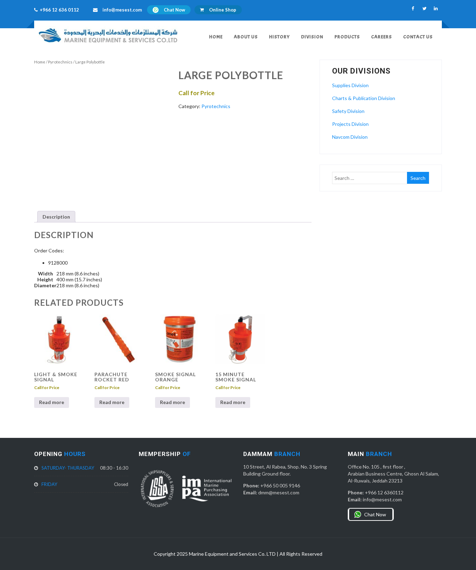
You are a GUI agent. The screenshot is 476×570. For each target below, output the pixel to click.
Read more (51, 402)
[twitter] (424, 8)
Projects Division (350, 124)
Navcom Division (350, 137)
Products (347, 37)
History (279, 37)
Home (216, 37)
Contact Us (418, 37)
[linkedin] (435, 8)
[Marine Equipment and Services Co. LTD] (108, 44)
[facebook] (412, 8)
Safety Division (348, 111)
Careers (381, 37)
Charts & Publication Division (363, 98)
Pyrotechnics (60, 62)
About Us (246, 37)
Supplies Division (350, 85)
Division (312, 37)
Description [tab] (56, 217)
